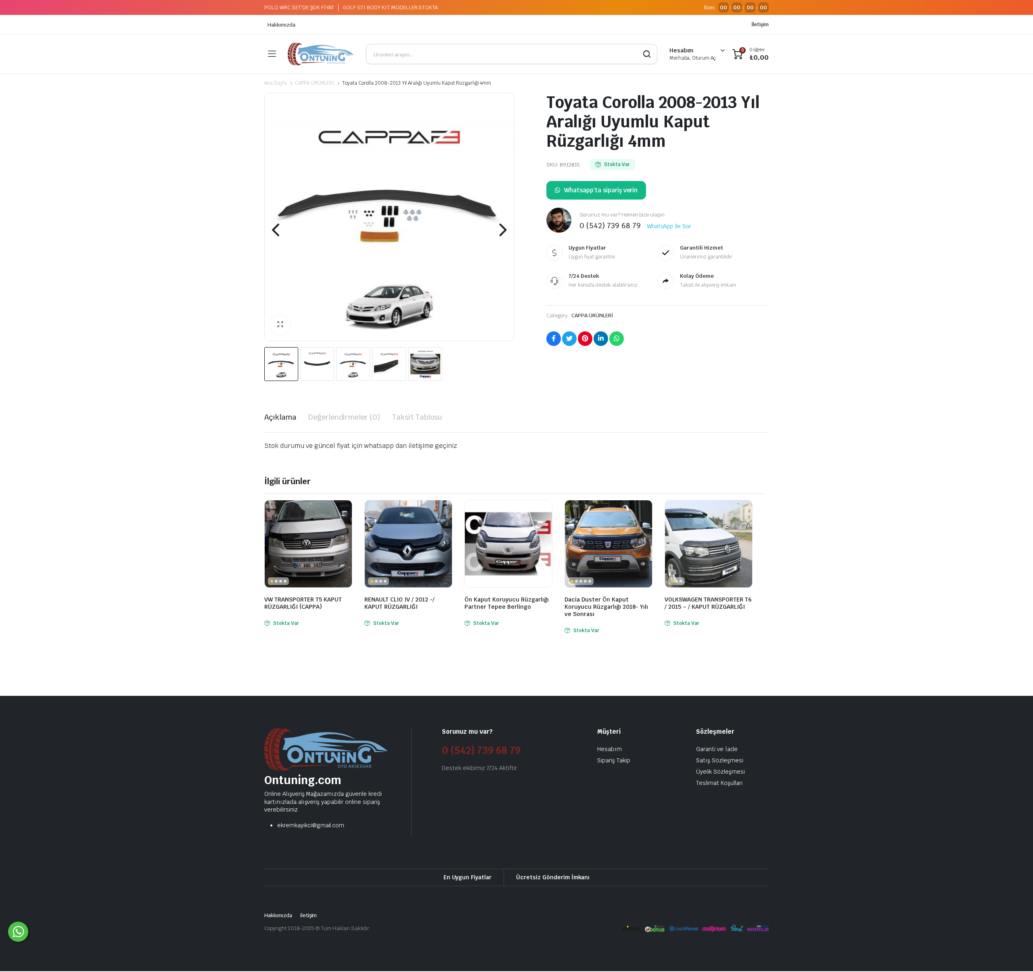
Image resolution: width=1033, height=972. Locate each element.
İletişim (760, 24)
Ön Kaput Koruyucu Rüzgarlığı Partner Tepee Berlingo (506, 603)
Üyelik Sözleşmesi (720, 771)
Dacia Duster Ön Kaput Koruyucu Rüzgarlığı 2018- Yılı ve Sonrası (606, 607)
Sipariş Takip (613, 760)
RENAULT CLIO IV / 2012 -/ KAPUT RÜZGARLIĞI (399, 603)
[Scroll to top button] (1015, 954)
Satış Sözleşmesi (719, 760)
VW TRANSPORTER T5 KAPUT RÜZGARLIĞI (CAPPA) (303, 603)
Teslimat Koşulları (719, 783)
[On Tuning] (321, 54)
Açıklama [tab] (280, 417)
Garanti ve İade (717, 749)
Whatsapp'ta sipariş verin (601, 190)
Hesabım (609, 749)
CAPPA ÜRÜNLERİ (315, 83)
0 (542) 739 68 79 (481, 750)
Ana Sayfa (275, 83)
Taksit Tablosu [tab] (417, 417)
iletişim (308, 915)
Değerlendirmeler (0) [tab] (344, 417)
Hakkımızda (281, 24)
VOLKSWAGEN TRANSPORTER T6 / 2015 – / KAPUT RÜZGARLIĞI (708, 603)
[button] (280, 324)
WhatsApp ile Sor (669, 226)
